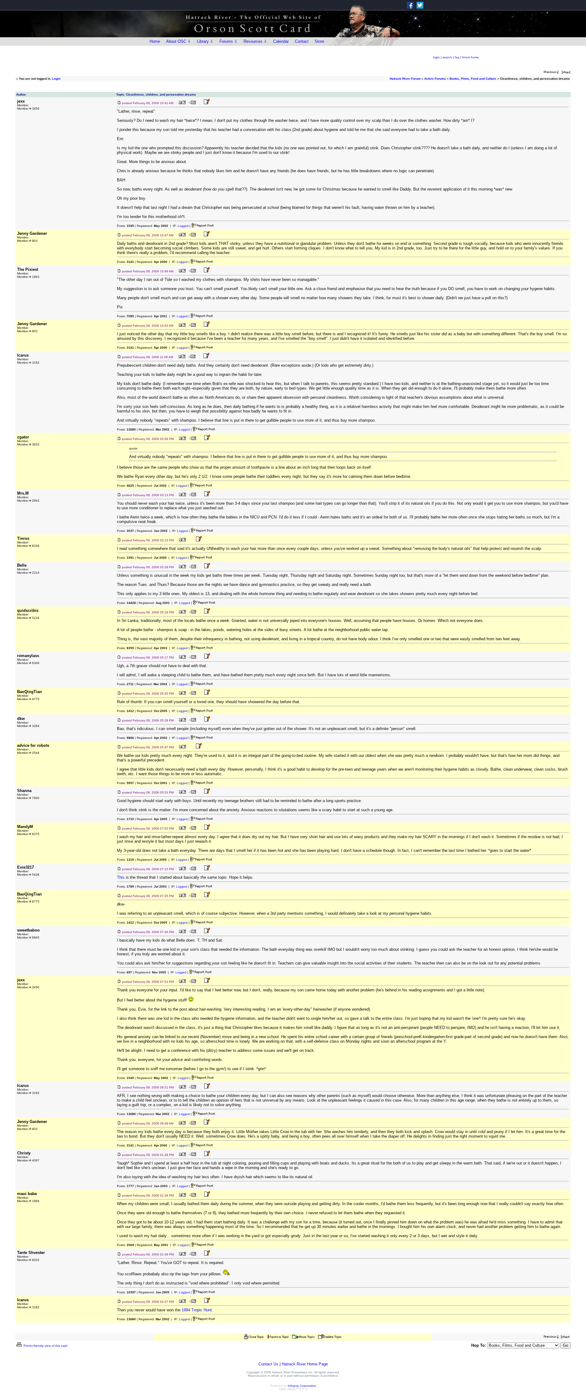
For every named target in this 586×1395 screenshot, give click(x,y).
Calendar (281, 41)
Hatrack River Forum (405, 78)
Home (155, 41)
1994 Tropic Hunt (197, 1310)
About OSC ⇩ (178, 41)
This (121, 877)
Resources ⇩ (255, 41)
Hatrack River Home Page (305, 1364)
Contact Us (268, 1364)
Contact (302, 41)
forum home (470, 57)
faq (457, 57)
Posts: (125, 225)
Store (319, 41)
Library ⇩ (205, 41)
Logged (183, 225)
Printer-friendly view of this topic (45, 1345)
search (447, 57)
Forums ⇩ (228, 41)
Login (56, 78)
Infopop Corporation (302, 1385)
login (436, 57)
